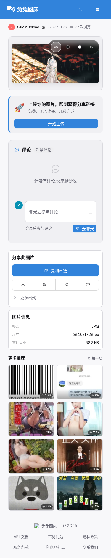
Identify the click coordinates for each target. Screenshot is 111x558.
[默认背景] (56, 47)
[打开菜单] (97, 9)
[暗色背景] (67, 47)
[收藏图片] (88, 285)
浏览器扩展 (55, 547)
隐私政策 (90, 536)
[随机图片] (80, 9)
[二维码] (45, 285)
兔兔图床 (27, 9)
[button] (55, 297)
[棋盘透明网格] (91, 47)
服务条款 (21, 547)
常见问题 (55, 536)
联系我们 (90, 547)
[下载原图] (23, 285)
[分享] (66, 285)
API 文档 (21, 536)
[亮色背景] (79, 47)
